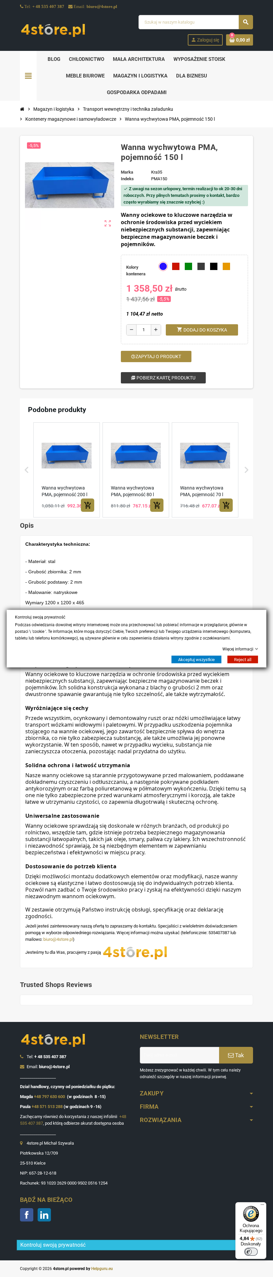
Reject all (242, 659)
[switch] (251, 1252)
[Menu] (262, 1206)
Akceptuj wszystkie (196, 659)
